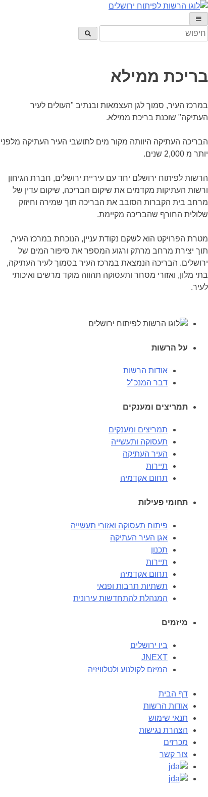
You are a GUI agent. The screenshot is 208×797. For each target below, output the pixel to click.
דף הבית (173, 693)
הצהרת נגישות (163, 730)
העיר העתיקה (145, 454)
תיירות (157, 466)
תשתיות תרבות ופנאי (132, 586)
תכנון (159, 549)
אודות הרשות (145, 370)
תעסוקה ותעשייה (139, 441)
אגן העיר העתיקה (139, 537)
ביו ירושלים (149, 645)
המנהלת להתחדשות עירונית (120, 598)
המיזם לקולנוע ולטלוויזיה (128, 669)
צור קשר (174, 754)
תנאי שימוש (168, 718)
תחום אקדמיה (144, 478)
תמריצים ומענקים (138, 429)
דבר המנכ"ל (147, 382)
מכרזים (176, 742)
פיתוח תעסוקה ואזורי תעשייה (119, 525)
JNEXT (154, 657)
